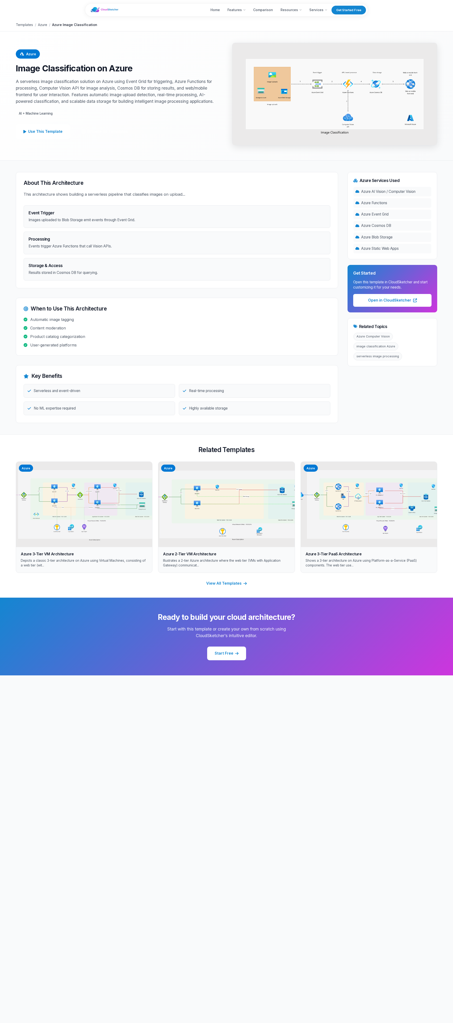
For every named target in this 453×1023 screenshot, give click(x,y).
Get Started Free (348, 10)
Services (316, 10)
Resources (289, 10)
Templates (24, 25)
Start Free (224, 653)
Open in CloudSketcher (389, 300)
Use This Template (45, 131)
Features (234, 10)
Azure (42, 25)
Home (215, 10)
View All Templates (224, 583)
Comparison (263, 10)
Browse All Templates (108, 131)
